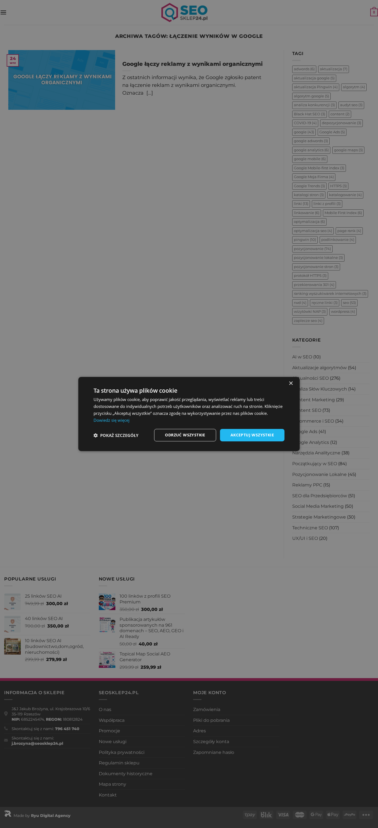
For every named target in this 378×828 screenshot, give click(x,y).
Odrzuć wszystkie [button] (185, 435)
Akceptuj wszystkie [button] (252, 435)
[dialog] (189, 414)
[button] (116, 435)
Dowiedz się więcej (112, 420)
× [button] (291, 383)
